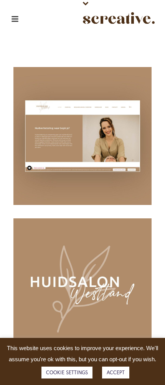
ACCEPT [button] (116, 372)
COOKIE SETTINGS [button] (67, 372)
